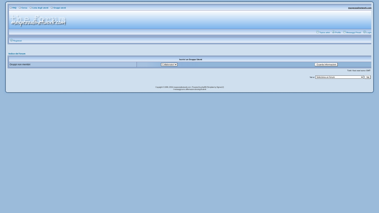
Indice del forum (16, 53)
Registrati (17, 41)
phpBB (204, 87)
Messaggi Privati (353, 32)
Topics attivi (324, 32)
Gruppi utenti (59, 8)
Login (368, 32)
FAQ (14, 8)
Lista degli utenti (40, 8)
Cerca (24, 8)
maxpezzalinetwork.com (359, 8)
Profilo (338, 32)
